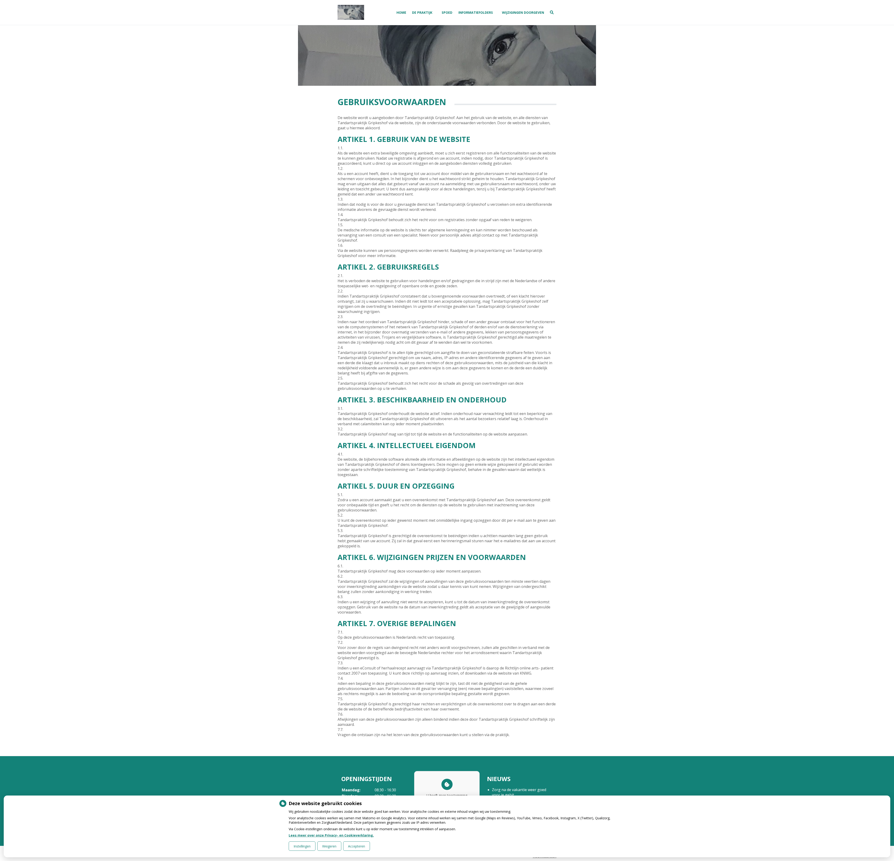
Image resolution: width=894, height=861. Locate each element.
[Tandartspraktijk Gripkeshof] (351, 12)
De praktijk (422, 12)
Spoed (447, 12)
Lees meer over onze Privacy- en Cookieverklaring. (331, 835)
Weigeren (329, 846)
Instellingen (302, 846)
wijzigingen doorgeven (523, 12)
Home (401, 12)
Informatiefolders (475, 12)
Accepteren (356, 846)
